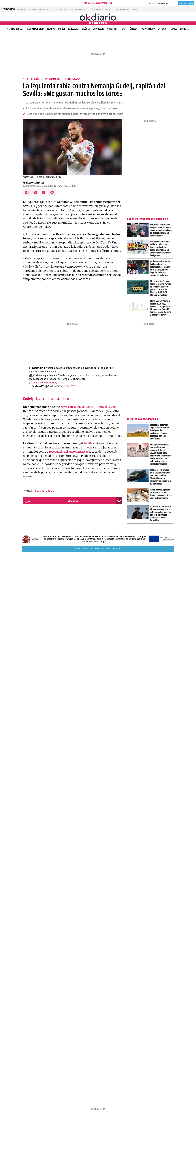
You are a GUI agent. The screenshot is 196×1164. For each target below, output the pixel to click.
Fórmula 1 (133, 28)
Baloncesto (98, 28)
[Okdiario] (98, 17)
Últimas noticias (15, 28)
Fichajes (173, 28)
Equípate (184, 28)
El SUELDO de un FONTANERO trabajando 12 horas (113, 9)
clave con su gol (71, 407)
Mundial (51, 28)
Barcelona (73, 28)
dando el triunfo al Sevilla (99, 407)
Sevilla (87, 443)
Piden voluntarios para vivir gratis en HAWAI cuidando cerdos (75, 9)
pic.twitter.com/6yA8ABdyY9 (44, 382)
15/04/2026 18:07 (32, 186)
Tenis (123, 28)
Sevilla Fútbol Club (44, 491)
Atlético (86, 28)
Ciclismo (162, 28)
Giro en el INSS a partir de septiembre (32, 9)
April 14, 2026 (68, 386)
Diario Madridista (35, 28)
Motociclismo (148, 28)
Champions (112, 28)
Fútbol (61, 28)
